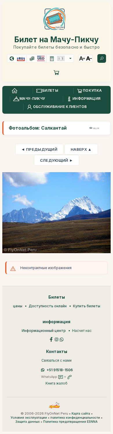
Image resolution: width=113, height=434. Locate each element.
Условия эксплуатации (29, 418)
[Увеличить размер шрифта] (82, 58)
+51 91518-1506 (60, 370)
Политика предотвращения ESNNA (70, 422)
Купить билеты (86, 306)
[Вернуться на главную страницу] (14, 91)
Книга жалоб (56, 383)
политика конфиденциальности (75, 418)
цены (17, 306)
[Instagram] (56, 339)
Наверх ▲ (81, 149)
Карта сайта (81, 413)
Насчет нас (82, 330)
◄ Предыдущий (39, 149)
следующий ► (56, 160)
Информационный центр (44, 330)
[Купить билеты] (56, 72)
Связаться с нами (56, 360)
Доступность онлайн (48, 306)
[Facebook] (51, 339)
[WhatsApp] (61, 339)
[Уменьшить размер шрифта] (88, 58)
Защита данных (27, 422)
